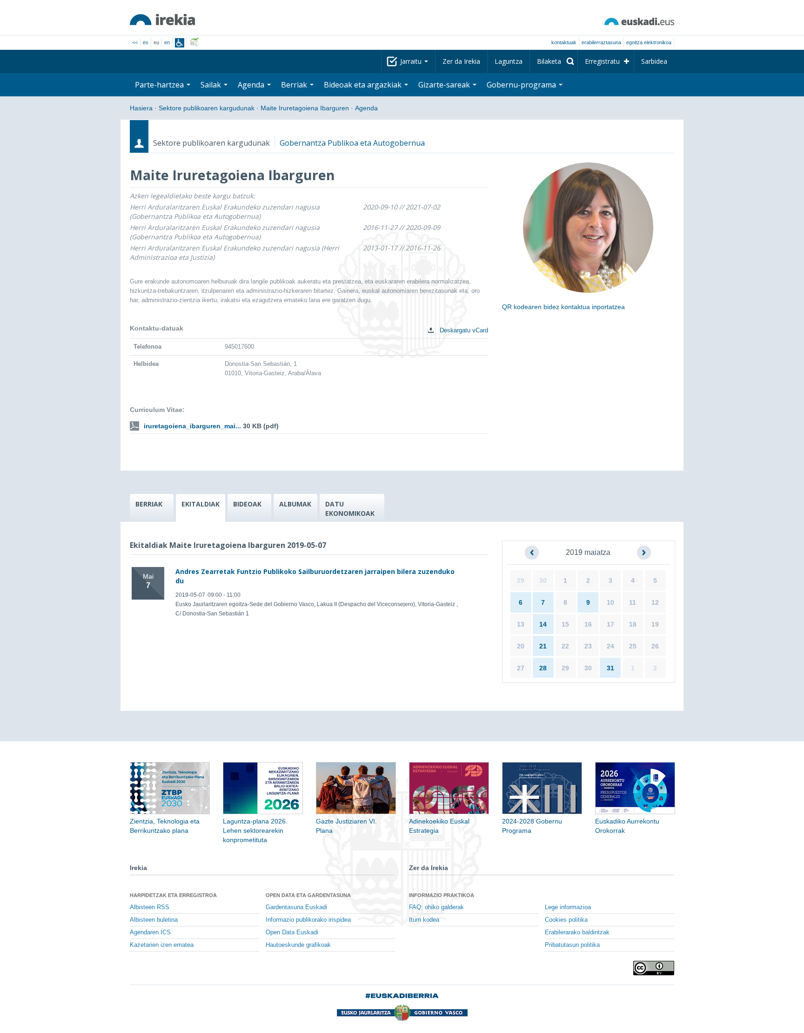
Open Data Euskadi (292, 932)
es (145, 42)
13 (520, 624)
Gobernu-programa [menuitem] (522, 85)
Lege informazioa (568, 907)
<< (135, 42)
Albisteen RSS (149, 907)
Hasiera (141, 108)
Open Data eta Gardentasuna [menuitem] (308, 895)
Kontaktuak (563, 42)
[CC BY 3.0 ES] (653, 968)
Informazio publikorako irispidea (308, 920)
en (167, 42)
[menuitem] (553, 61)
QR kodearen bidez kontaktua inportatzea (563, 307)
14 (543, 624)
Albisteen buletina (154, 920)
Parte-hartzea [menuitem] (160, 85)
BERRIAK (148, 504)
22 (565, 646)
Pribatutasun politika (572, 945)
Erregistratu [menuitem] (602, 61)
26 (655, 646)
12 (655, 602)
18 (632, 624)
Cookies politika (566, 920)
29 (520, 580)
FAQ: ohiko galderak (436, 907)
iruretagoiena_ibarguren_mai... (192, 426)
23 (588, 646)
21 (543, 646)
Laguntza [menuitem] (509, 61)
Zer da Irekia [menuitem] (461, 61)
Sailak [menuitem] (212, 85)
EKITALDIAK (200, 504)
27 (520, 668)
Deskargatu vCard (463, 330)
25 (632, 646)
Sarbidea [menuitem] (654, 61)
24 (610, 646)
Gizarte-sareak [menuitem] (445, 85)
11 (632, 602)
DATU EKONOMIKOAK (350, 509)
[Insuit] (179, 42)
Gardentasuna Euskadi (296, 907)
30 (543, 580)
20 (520, 646)
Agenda (366, 108)
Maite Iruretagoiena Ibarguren (305, 108)
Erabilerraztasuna (601, 42)
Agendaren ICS (150, 932)
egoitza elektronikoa (648, 42)
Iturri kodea (424, 920)
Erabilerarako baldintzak (577, 932)
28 (543, 668)
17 (610, 624)
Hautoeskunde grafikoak (298, 945)
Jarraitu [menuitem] (411, 61)
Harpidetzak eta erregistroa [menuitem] (173, 895)
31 (610, 668)
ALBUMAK (295, 504)
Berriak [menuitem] (295, 85)
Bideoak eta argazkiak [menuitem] (363, 85)
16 (588, 624)
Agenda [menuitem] (252, 85)
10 (610, 602)
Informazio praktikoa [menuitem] (441, 895)
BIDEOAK (247, 504)
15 (565, 624)
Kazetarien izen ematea (162, 945)
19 (655, 624)
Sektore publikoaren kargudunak (207, 108)
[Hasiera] (162, 19)
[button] (532, 553)
